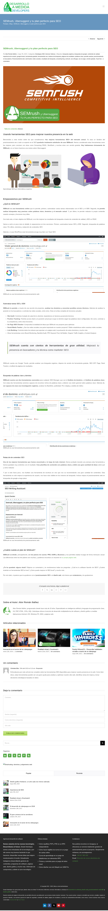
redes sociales (37, 59)
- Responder (39, 668)
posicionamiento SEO (43, 575)
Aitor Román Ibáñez (11, 54)
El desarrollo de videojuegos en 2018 (22, 806)
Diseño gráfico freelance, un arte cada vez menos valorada (29, 781)
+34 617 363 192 (82, 855)
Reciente (79, 773)
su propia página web (69, 557)
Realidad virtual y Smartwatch (20, 798)
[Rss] (28, 755)
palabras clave (79, 56)
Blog (10, 24)
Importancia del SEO (17, 790)
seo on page (82, 59)
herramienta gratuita (31, 56)
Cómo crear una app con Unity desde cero (87, 649)
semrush (67, 59)
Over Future (21, 899)
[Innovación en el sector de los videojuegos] (6, 823)
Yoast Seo (99, 59)
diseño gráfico (7, 891)
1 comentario (53, 653)
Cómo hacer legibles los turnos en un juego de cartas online (53, 851)
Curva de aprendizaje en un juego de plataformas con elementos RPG (51, 857)
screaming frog (60, 59)
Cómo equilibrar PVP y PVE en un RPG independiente (52, 845)
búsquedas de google (80, 54)
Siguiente (100, 39)
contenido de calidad (94, 54)
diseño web (57, 575)
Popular (28, 773)
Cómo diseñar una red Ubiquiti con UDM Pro (54, 867)
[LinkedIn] (5, 755)
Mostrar (20, 129)
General (47, 54)
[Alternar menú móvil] (104, 6)
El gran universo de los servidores (21, 814)
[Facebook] (9, 755)
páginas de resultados (68, 56)
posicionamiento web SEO (96, 889)
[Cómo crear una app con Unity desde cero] (88, 629)
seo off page (74, 59)
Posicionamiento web (18, 59)
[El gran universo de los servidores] (6, 814)
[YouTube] (19, 755)
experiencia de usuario (9, 56)
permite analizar (88, 56)
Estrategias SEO (40, 54)
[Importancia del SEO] (6, 790)
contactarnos (77, 575)
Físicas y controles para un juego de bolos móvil (53, 862)
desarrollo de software (74, 889)
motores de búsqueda (54, 56)
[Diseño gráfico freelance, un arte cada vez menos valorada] (54, 629)
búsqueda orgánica (68, 54)
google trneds (21, 56)
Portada (5, 24)
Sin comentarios (19, 653)
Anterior (92, 39)
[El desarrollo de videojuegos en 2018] (6, 806)
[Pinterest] (24, 755)
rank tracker (28, 59)
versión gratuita (90, 59)
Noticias (53, 54)
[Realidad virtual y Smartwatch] (6, 798)
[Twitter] (14, 755)
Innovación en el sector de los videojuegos (24, 823)
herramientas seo (43, 56)
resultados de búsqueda (48, 59)
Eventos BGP (13, 899)
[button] (4, 641)
